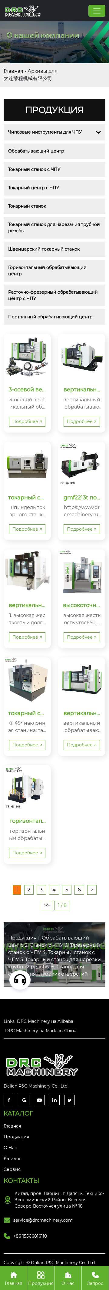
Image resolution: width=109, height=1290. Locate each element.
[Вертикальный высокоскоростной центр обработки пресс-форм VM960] (27, 572)
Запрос (95, 1278)
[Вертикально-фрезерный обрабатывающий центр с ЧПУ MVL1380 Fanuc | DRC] (81, 357)
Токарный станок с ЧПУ (34, 169)
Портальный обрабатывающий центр (50, 316)
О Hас (67, 1278)
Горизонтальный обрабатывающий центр (48, 270)
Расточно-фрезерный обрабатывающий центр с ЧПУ (53, 295)
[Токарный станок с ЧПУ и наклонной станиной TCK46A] (27, 680)
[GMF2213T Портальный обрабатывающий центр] (81, 465)
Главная (13, 71)
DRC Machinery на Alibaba (45, 1021)
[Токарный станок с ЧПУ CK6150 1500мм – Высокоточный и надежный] (27, 465)
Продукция (41, 1278)
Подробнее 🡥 (27, 421)
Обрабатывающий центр (36, 151)
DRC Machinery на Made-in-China (40, 1030)
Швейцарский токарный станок (44, 249)
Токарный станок (27, 206)
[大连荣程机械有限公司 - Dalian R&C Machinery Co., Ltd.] (24, 10)
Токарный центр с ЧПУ (33, 187)
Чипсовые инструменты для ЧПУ (45, 132)
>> (47, 905)
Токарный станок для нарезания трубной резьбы (54, 227)
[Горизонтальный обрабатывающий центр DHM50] (27, 788)
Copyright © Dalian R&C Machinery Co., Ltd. (50, 1262)
